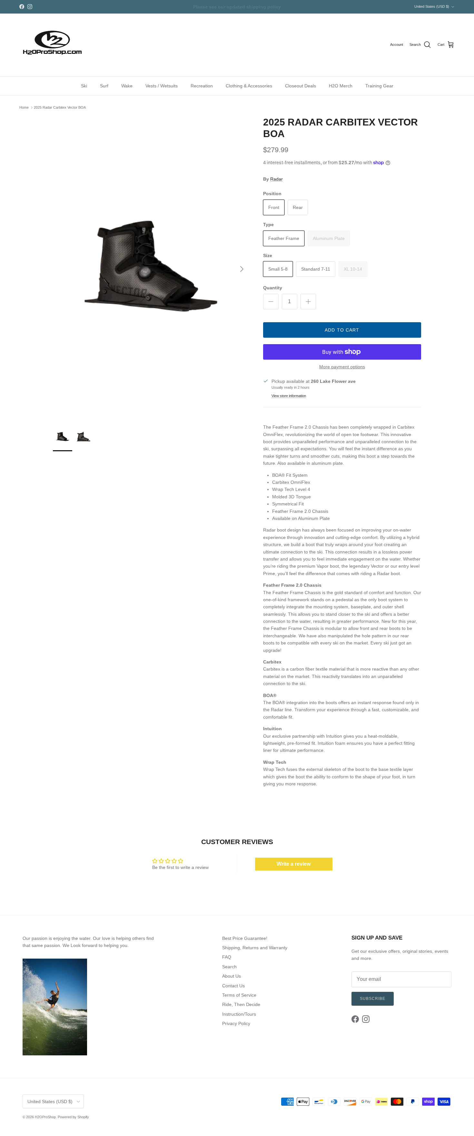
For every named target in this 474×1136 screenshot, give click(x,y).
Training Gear (379, 85)
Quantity (272, 287)
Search (229, 966)
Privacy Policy (236, 1023)
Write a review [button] (294, 864)
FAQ (226, 957)
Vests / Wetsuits (161, 85)
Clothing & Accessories (249, 85)
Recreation (202, 85)
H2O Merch (340, 85)
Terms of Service (239, 995)
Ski (84, 85)
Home (24, 107)
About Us (231, 976)
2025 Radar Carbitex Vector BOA (60, 107)
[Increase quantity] (308, 301)
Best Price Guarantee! (244, 938)
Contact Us (233, 985)
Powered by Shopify (73, 1117)
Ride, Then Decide (241, 1004)
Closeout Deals (300, 85)
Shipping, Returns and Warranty (254, 947)
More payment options (342, 366)
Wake (127, 85)
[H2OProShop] (51, 45)
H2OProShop (45, 1117)
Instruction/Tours (239, 1014)
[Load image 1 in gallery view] (151, 265)
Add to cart (342, 330)
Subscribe (372, 998)
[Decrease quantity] (271, 301)
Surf (104, 85)
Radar (276, 179)
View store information (289, 396)
